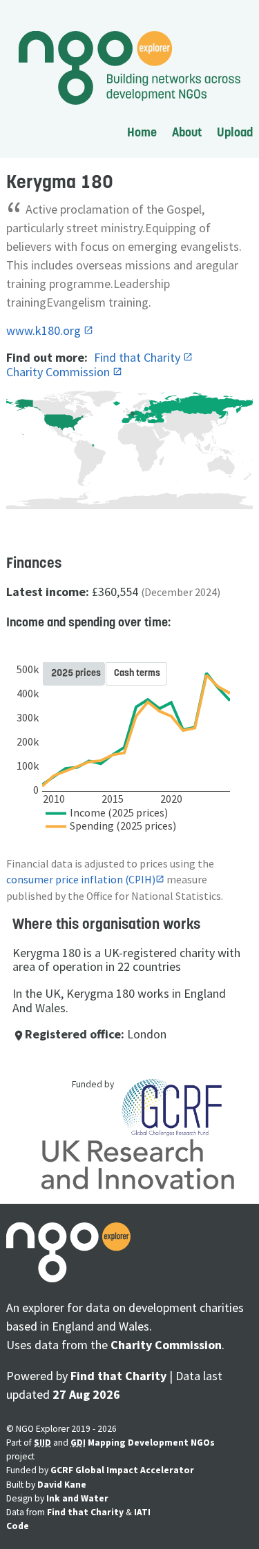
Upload (235, 132)
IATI (142, 1512)
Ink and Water (77, 1498)
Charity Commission (59, 372)
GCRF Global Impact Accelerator (122, 1470)
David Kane (61, 1484)
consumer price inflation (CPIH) (80, 879)
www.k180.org (45, 330)
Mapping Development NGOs (151, 1442)
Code (17, 1526)
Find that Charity (138, 357)
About (187, 132)
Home (142, 132)
